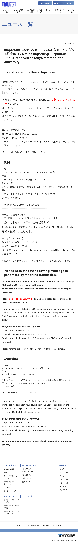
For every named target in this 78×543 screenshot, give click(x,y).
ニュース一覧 (27, 496)
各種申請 (62, 465)
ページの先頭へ (74, 463)
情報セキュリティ (11, 496)
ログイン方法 (71, 11)
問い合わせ (45, 3)
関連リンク (20, 525)
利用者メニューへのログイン (63, 3)
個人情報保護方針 (33, 525)
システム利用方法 (11, 465)
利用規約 (46, 525)
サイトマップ (57, 525)
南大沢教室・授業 (29, 465)
